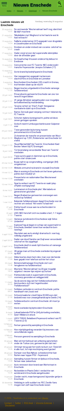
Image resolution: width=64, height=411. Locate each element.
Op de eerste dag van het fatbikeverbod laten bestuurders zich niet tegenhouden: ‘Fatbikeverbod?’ (35, 283)
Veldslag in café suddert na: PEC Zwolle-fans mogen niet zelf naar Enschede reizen (35, 383)
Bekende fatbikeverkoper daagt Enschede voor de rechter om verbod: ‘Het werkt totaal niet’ (38, 202)
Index (9, 11)
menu (4, 6)
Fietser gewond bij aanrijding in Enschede (33, 325)
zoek (60, 6)
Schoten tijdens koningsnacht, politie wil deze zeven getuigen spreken (36, 119)
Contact (8, 403)
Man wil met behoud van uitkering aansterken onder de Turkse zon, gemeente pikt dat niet (35, 342)
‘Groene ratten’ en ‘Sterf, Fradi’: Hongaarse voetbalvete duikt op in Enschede (34, 107)
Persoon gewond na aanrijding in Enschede (34, 336)
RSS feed (28, 403)
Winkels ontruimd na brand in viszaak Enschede (36, 168)
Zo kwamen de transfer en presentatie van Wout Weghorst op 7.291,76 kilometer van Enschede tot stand (38, 138)
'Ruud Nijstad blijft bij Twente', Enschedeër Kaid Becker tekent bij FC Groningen (36, 145)
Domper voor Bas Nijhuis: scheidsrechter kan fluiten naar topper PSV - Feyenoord (35, 354)
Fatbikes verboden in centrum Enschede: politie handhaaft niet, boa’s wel (36, 290)
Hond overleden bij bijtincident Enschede (33, 308)
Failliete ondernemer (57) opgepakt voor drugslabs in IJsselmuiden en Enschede (38, 42)
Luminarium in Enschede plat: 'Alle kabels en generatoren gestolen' (35, 190)
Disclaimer (10, 405)
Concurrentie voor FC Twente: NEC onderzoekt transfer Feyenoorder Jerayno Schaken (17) (36, 66)
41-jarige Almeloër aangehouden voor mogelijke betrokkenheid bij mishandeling (36, 101)
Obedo (45, 398)
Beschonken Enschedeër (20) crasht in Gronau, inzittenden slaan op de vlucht (36, 83)
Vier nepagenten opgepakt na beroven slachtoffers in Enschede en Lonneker (32, 77)
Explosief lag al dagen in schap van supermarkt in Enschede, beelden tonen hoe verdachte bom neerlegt (37, 227)
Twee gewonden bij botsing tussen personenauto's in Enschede (31, 131)
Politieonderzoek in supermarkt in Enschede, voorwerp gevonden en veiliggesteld (35, 276)
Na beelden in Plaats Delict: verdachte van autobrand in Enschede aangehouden (34, 372)
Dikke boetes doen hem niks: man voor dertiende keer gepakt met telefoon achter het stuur (37, 258)
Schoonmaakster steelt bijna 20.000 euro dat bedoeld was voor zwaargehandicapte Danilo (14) (37, 296)
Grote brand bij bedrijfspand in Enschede (33, 72)
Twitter (18, 403)
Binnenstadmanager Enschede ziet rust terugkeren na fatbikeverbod (33, 264)
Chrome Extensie (44, 403)
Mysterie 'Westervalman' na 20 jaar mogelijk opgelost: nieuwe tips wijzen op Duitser (35, 270)
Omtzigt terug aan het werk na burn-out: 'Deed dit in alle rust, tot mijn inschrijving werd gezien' (37, 348)
